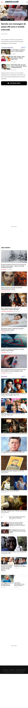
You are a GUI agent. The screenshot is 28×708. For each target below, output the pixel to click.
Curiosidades (5, 19)
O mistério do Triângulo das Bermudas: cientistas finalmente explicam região (14, 341)
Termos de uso (12, 617)
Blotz (23, 619)
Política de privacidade (20, 617)
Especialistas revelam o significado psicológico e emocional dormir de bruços (14, 320)
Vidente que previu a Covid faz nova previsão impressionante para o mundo (14, 278)
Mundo (11, 19)
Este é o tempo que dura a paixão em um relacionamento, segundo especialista (14, 300)
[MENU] (2, 2)
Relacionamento (10, 311)
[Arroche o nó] (12, 2)
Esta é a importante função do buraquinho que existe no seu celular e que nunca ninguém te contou (14, 361)
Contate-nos (5, 617)
